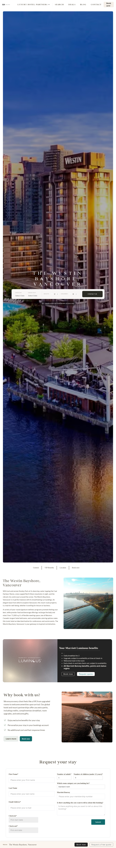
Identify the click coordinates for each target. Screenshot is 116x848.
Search (59, 4)
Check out (32, 292)
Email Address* (15, 802)
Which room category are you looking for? (73, 783)
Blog (83, 4)
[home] (6, 4)
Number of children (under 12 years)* (88, 774)
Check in (18, 292)
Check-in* (13, 816)
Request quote (86, 674)
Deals (72, 4)
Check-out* (13, 826)
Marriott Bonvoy (63, 792)
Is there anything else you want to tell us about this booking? (80, 803)
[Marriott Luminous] (30, 660)
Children (64, 293)
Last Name (13, 788)
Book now (68, 674)
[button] (32, 4)
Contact (96, 4)
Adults (46, 293)
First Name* (13, 774)
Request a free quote (101, 844)
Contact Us (92, 294)
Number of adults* (64, 774)
